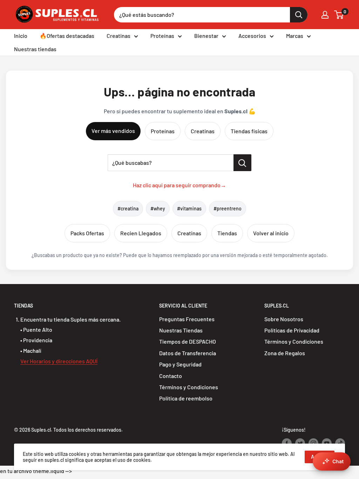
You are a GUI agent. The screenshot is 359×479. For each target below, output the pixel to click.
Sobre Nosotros (283, 319)
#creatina (127, 208)
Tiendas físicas (249, 131)
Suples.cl (41, 430)
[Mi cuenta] (324, 15)
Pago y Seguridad (180, 364)
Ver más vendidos (113, 130)
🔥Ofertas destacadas (67, 35)
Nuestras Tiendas (181, 330)
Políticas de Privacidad (291, 330)
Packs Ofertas (87, 233)
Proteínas (162, 35)
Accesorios (252, 35)
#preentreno (228, 208)
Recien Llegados (140, 233)
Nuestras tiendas (35, 49)
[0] (339, 15)
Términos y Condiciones (188, 387)
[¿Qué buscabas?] (242, 162)
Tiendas (227, 233)
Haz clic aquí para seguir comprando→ (179, 185)
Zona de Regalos (284, 353)
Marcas (294, 35)
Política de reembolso (185, 398)
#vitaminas (189, 208)
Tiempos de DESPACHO (187, 341)
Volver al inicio (271, 233)
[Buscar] (298, 14)
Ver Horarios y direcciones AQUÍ (58, 361)
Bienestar (206, 35)
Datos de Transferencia (187, 353)
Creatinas (118, 35)
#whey (157, 208)
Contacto (170, 375)
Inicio (20, 35)
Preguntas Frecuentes (187, 319)
